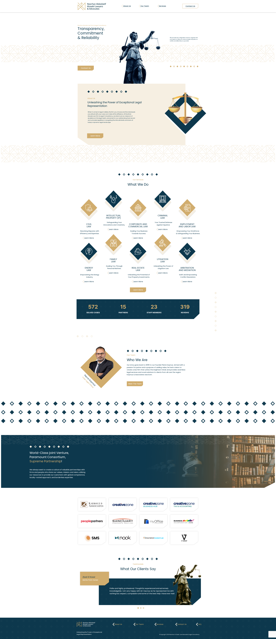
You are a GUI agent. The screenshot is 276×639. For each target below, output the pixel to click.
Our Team (144, 6)
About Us (127, 6)
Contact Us (85, 68)
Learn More (95, 136)
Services (162, 6)
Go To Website (92, 504)
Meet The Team (135, 384)
